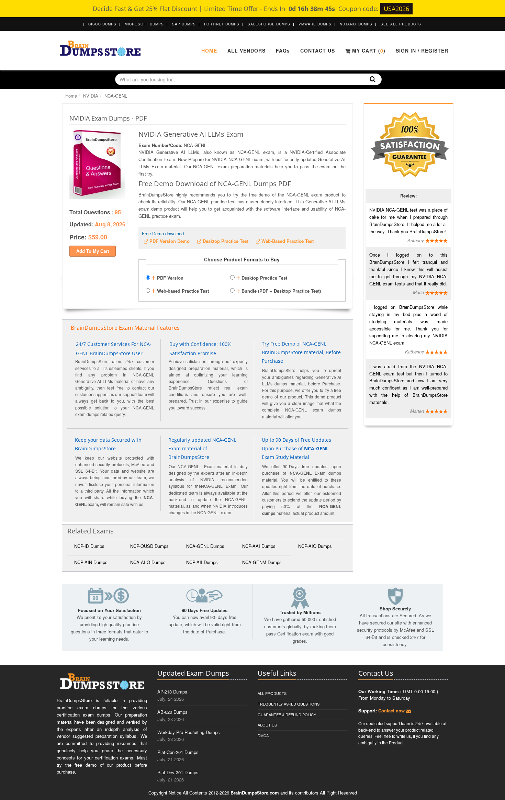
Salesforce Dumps (269, 24)
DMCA (263, 735)
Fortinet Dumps (221, 24)
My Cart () (367, 50)
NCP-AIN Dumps (91, 562)
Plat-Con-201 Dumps (178, 752)
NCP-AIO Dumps (315, 546)
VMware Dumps (315, 24)
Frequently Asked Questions (288, 704)
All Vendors (246, 50)
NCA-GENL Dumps (205, 546)
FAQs (283, 50)
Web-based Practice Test (180, 290)
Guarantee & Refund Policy (287, 714)
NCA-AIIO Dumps (148, 562)
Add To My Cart (92, 251)
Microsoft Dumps (144, 24)
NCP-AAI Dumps (259, 546)
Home (209, 50)
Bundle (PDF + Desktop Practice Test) (278, 290)
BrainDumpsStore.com (255, 792)
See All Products (401, 24)
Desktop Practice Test (261, 277)
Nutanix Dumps (356, 24)
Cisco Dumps (102, 24)
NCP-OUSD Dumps (149, 546)
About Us (267, 725)
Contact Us (317, 50)
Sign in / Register (422, 50)
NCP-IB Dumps (89, 546)
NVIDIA (90, 95)
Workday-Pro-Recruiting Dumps (188, 732)
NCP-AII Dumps (202, 562)
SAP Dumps (184, 24)
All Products (272, 693)
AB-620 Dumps (172, 712)
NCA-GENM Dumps (262, 562)
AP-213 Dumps (172, 691)
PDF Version (167, 277)
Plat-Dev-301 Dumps (178, 772)
